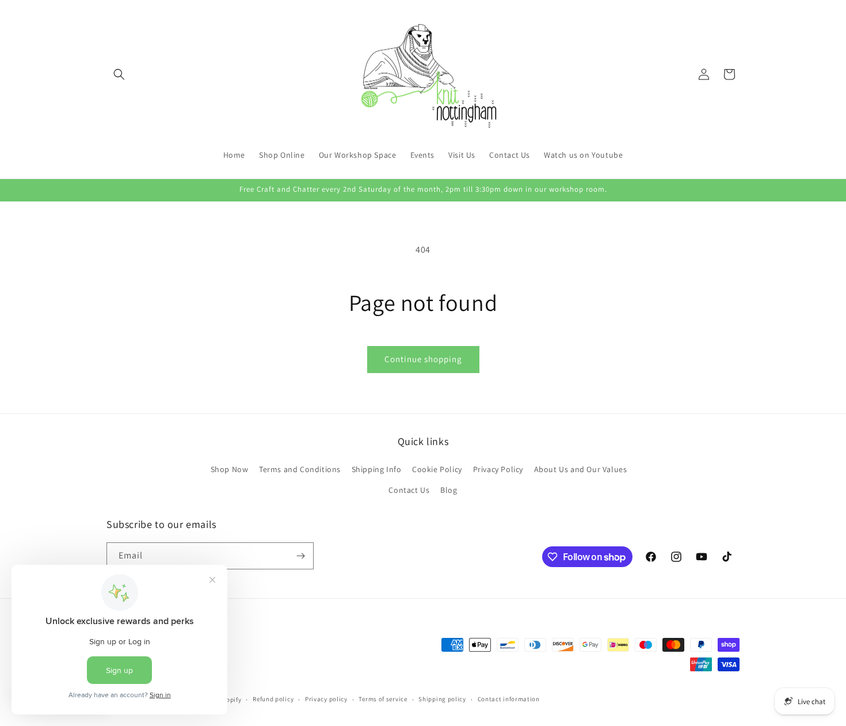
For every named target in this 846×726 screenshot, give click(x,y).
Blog (448, 490)
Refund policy (273, 699)
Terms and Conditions (300, 469)
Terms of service (383, 699)
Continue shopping (423, 359)
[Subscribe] (300, 555)
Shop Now (230, 469)
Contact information (509, 699)
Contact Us (408, 490)
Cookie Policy (437, 469)
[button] (119, 74)
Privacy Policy (498, 469)
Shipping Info (377, 469)
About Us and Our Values (580, 469)
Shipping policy (442, 699)
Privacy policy (326, 699)
